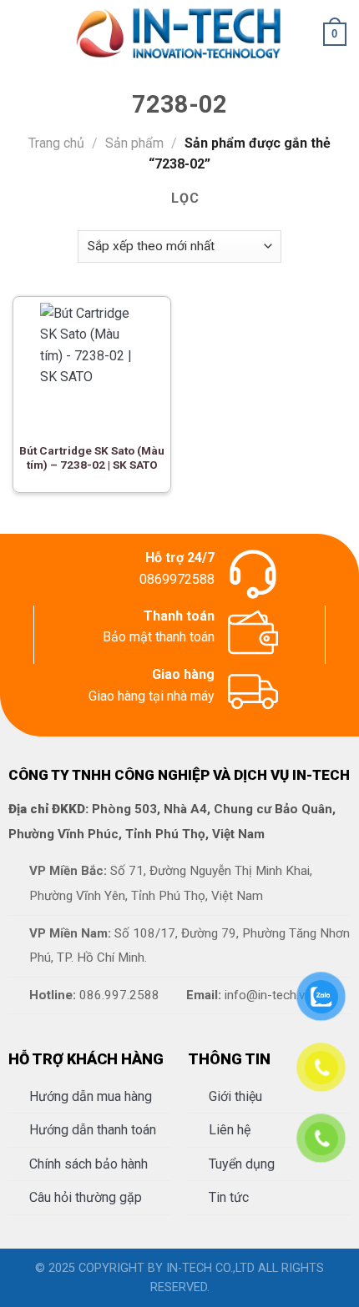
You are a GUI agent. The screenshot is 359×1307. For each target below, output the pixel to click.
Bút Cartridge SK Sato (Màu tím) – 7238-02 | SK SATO (91, 458)
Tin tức (229, 1197)
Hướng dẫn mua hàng (90, 1096)
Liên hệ (229, 1130)
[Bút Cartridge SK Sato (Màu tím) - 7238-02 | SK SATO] (92, 365)
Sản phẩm (134, 143)
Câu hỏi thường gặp (85, 1197)
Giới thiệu (235, 1096)
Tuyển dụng (242, 1164)
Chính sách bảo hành (88, 1164)
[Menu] (23, 33)
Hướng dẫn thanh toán (92, 1130)
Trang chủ (56, 143)
